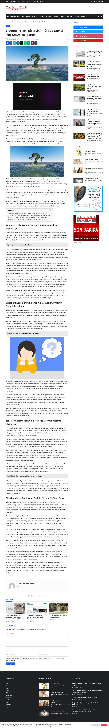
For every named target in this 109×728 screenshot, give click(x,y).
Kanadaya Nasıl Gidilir (92, 178)
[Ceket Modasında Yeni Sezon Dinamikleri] (79, 112)
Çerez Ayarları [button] (95, 725)
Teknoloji (69, 16)
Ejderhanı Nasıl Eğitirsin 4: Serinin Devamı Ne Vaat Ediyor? (25, 219)
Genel (13, 21)
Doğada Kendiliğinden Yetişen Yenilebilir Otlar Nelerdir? (94, 86)
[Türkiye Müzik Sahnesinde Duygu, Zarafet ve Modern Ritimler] (37, 608)
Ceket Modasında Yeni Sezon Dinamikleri (93, 110)
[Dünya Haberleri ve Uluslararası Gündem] (79, 77)
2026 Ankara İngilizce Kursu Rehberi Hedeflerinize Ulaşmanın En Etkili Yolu (95, 64)
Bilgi (7, 683)
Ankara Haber (77, 243)
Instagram (83, 36)
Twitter (82, 31)
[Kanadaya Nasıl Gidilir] (78, 180)
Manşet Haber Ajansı (13, 39)
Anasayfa (8, 21)
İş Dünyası (9, 695)
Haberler (8, 693)
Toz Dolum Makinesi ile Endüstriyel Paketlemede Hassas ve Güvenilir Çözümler (15, 617)
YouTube (83, 40)
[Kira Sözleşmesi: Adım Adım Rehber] (78, 170)
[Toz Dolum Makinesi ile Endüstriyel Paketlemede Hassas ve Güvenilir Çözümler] (15, 608)
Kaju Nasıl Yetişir (90, 151)
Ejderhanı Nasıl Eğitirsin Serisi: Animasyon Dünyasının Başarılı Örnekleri (29, 215)
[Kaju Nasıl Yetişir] (78, 153)
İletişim (42, 1)
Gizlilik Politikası (26, 1)
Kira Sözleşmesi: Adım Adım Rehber (94, 169)
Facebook (83, 27)
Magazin (49, 16)
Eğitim (83, 16)
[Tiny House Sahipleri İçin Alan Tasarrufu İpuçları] (58, 608)
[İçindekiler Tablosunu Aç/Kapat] (49, 210)
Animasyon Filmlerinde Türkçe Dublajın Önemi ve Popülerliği (26, 213)
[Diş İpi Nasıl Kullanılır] (78, 161)
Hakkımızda (35, 1)
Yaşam (77, 16)
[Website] (18, 587)
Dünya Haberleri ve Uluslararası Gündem (93, 75)
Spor (62, 16)
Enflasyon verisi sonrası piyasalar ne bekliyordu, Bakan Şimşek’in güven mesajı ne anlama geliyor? (94, 122)
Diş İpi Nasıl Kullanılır (91, 159)
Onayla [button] (104, 725)
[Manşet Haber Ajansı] (16, 8)
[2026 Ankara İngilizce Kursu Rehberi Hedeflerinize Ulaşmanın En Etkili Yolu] (79, 64)
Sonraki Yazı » (43, 596)
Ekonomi (34, 16)
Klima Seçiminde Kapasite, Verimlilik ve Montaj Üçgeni (95, 52)
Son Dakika (25, 16)
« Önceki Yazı (31, 596)
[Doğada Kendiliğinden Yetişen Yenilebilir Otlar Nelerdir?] (79, 87)
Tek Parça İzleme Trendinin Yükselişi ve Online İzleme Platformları (28, 217)
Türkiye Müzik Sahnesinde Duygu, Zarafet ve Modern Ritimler (35, 617)
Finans (42, 16)
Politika (56, 16)
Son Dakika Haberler (13, 16)
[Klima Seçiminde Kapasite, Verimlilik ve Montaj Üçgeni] (79, 53)
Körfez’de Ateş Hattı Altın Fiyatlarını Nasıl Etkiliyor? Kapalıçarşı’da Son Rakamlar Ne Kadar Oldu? (94, 136)
